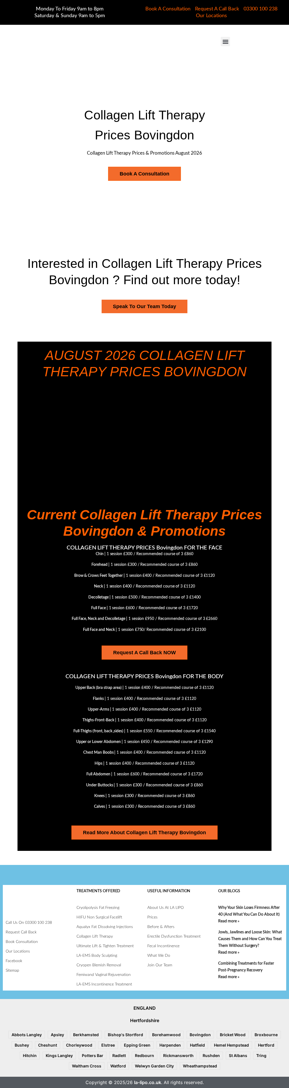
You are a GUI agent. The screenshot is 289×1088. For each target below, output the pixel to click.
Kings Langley (59, 1055)
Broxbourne (266, 1034)
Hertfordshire (144, 1020)
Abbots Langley (27, 1034)
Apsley (57, 1034)
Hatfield (197, 1045)
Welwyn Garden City (154, 1065)
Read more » (228, 921)
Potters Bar (92, 1055)
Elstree (108, 1045)
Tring (261, 1055)
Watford (118, 1065)
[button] (225, 41)
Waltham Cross (86, 1065)
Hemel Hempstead (231, 1045)
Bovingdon (200, 1034)
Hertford (266, 1045)
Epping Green (137, 1045)
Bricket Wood (233, 1034)
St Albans (238, 1055)
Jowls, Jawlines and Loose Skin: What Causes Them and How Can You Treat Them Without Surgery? (250, 939)
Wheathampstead (200, 1065)
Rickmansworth (178, 1055)
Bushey (22, 1045)
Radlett (119, 1055)
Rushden (211, 1055)
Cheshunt (47, 1045)
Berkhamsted (86, 1034)
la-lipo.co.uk (147, 1082)
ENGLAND (144, 1008)
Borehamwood (166, 1034)
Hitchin (30, 1055)
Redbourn (144, 1055)
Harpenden (170, 1045)
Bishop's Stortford (125, 1034)
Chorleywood (79, 1045)
